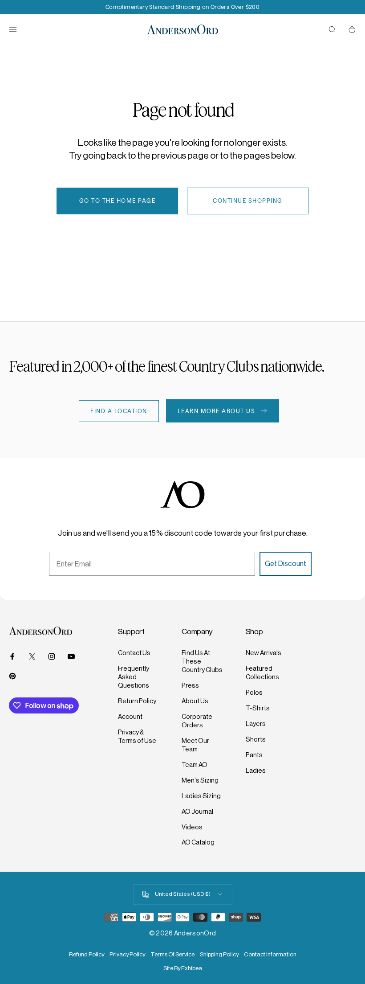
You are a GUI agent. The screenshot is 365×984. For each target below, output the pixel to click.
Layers (256, 723)
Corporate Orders (197, 721)
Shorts (256, 739)
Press (190, 685)
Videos (192, 827)
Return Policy (137, 701)
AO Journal (197, 811)
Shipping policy (219, 954)
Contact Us (134, 652)
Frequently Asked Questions (133, 677)
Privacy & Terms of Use (137, 736)
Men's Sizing (200, 780)
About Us (195, 701)
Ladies (256, 770)
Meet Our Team (195, 745)
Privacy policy (127, 954)
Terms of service (172, 954)
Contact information (270, 954)
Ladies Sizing (201, 796)
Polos (254, 692)
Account (130, 716)
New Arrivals (263, 652)
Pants (254, 754)
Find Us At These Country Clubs (202, 661)
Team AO (194, 764)
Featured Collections (262, 673)
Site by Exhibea (182, 968)
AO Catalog (198, 842)
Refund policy (86, 954)
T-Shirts (258, 708)
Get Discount (285, 563)
